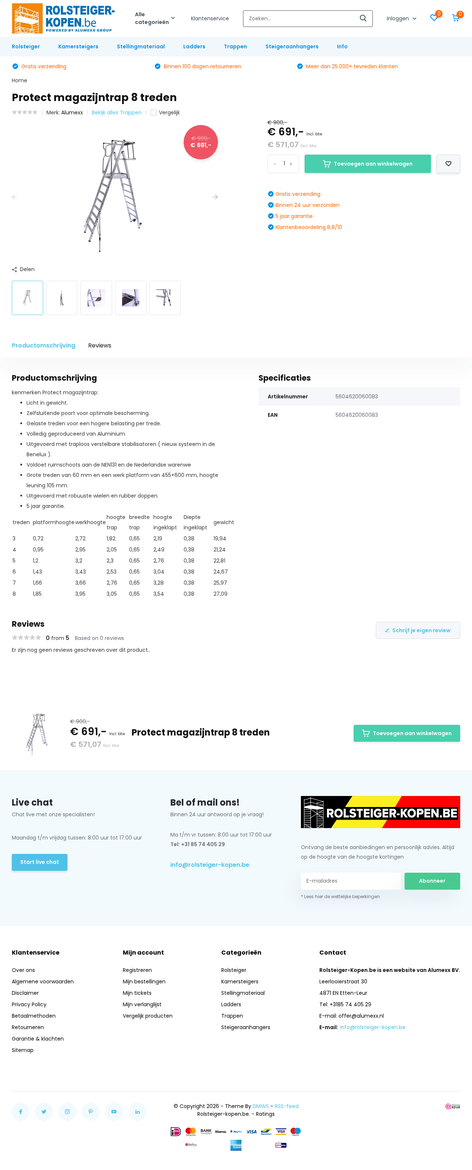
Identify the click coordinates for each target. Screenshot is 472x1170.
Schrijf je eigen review (421, 630)
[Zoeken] (363, 18)
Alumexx (72, 112)
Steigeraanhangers (292, 46)
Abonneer (432, 881)
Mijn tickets (137, 993)
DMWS (261, 1106)
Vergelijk (169, 112)
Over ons (23, 970)
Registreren (137, 970)
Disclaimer (25, 993)
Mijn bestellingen (144, 981)
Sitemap (23, 1050)
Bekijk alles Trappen (117, 112)
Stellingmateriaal (141, 46)
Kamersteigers (78, 46)
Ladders (194, 46)
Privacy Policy (29, 1004)
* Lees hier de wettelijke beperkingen (340, 896)
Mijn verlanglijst (142, 1004)
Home (19, 80)
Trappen (235, 46)
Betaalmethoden (34, 1016)
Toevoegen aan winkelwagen (373, 163)
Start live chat (39, 862)
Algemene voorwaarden (43, 981)
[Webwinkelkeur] (452, 1106)
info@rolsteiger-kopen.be (209, 865)
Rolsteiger (26, 46)
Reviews (99, 345)
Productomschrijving (43, 345)
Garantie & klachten (38, 1038)
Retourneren (28, 1027)
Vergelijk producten (148, 1016)
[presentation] (14, 197)
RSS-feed (287, 1106)
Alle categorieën (152, 18)
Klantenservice (210, 18)
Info (342, 46)
